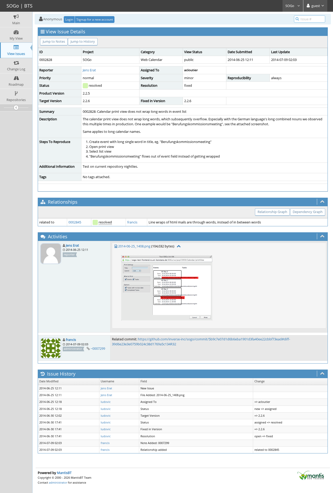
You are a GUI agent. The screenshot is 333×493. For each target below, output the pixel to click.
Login (69, 19)
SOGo (290, 5)
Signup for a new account (94, 19)
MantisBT (64, 472)
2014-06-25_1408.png (134, 246)
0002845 (74, 222)
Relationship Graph (272, 211)
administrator (58, 482)
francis (132, 222)
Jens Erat (89, 70)
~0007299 (98, 348)
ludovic (106, 402)
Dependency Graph (308, 211)
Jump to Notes (54, 41)
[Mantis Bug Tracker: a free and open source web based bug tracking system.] (310, 475)
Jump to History (83, 41)
